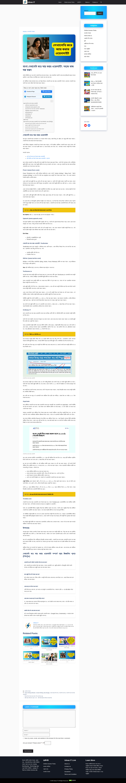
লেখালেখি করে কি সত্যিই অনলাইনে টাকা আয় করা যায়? (36, 123)
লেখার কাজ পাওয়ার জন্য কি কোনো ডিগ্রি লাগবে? (35, 128)
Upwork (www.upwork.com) (33, 107)
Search (86, 10)
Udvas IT (31, 2)
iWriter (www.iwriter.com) (32, 110)
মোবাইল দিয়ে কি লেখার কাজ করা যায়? (33, 130)
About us (87, 2)
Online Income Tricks (69, 2)
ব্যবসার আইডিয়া (87, 54)
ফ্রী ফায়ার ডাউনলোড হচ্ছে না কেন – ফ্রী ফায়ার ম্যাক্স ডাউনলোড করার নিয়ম (38, 697)
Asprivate (28, 116)
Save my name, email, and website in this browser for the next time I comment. (47, 738)
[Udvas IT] (25, 2)
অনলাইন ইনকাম (31, 31)
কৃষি (85, 41)
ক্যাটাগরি (79, 2)
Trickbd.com (29, 117)
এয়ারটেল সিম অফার (88, 38)
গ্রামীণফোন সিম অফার (88, 43)
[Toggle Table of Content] (51, 101)
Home (59, 2)
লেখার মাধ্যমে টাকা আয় (54, 692)
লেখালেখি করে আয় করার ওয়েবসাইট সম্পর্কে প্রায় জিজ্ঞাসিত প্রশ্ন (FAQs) (39, 121)
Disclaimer (67, 771)
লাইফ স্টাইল (86, 56)
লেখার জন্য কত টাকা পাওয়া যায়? (32, 127)
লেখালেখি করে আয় (62, 692)
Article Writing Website (30, 692)
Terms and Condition (70, 774)
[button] (101, 2)
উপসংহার (26, 119)
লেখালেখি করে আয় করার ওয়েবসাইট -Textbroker (35, 108)
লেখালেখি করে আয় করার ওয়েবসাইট (31, 103)
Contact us (95, 2)
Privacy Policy (68, 769)
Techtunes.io (29, 112)
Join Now (48, 96)
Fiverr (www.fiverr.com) (32, 105)
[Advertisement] (49, 16)
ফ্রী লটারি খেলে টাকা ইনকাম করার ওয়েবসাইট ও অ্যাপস (38, 158)
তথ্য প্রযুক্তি (87, 48)
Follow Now (47, 91)
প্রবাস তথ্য (86, 51)
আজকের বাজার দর (88, 35)
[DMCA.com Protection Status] (72, 780)
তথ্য (85, 46)
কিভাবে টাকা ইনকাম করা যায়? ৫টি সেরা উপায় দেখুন (34, 696)
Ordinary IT (29, 114)
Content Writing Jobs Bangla (42, 692)
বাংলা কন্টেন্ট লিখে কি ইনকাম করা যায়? (33, 125)
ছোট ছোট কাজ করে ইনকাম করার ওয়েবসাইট (36, 156)
